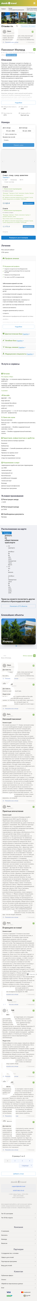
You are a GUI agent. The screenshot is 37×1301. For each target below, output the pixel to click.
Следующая (25, 1165)
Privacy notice (32, 974)
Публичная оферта (7, 1275)
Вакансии (4, 1243)
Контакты (4, 1235)
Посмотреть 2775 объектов (18, 606)
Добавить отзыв (18, 1174)
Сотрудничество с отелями (9, 1253)
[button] (2, 161)
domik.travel (18, 1182)
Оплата (3, 1279)
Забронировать (28, 203)
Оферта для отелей (7, 1257)
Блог (2, 1287)
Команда (4, 1239)
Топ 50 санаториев (7, 1213)
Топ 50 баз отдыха (7, 1217)
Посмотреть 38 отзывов (28, 26)
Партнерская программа (9, 1261)
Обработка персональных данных (12, 1283)
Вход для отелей (6, 1265)
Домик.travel (9, 3)
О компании (5, 1231)
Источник (31, 42)
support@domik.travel (18, 1186)
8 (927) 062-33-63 (18, 1190)
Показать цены (18, 145)
